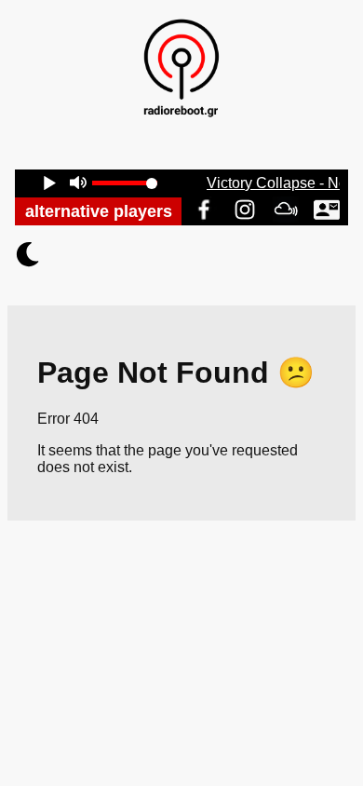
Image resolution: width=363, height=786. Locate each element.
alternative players (98, 211)
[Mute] (77, 184)
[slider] (124, 183)
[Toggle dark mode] (181, 254)
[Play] (50, 184)
